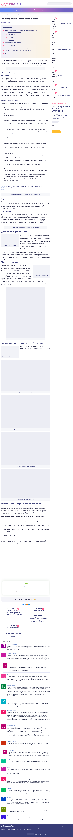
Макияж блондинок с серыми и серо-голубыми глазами (21, 30)
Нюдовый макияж (10, 45)
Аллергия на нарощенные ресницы (64, 76)
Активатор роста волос (64, 49)
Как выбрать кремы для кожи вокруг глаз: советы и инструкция (38, 619)
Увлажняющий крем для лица (10, 356)
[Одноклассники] (27, 604)
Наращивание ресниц (57, 10)
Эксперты (8, 831)
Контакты (3, 829)
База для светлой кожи (14, 32)
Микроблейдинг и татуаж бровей (28, 10)
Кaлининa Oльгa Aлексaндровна (26, 592)
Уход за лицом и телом (12, 14)
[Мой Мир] (29, 604)
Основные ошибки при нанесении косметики (18, 50)
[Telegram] (25, 604)
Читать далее (55, 121)
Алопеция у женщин (64, 95)
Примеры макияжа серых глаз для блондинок (18, 48)
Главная (4, 14)
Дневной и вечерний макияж (13, 42)
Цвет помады (11, 40)
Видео (6, 53)
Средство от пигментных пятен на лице (41, 276)
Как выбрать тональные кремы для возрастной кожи (13, 635)
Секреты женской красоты (59, 103)
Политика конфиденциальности (14, 829)
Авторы (13, 831)
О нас (2, 831)
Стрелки (10, 37)
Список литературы (27, 829)
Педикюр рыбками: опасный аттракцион (61, 108)
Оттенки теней (12, 34)
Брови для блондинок (10, 245)
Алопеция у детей (63, 87)
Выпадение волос (44, 10)
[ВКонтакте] (23, 604)
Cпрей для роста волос (64, 23)
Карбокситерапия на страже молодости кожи (13, 613)
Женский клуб (13, 10)
